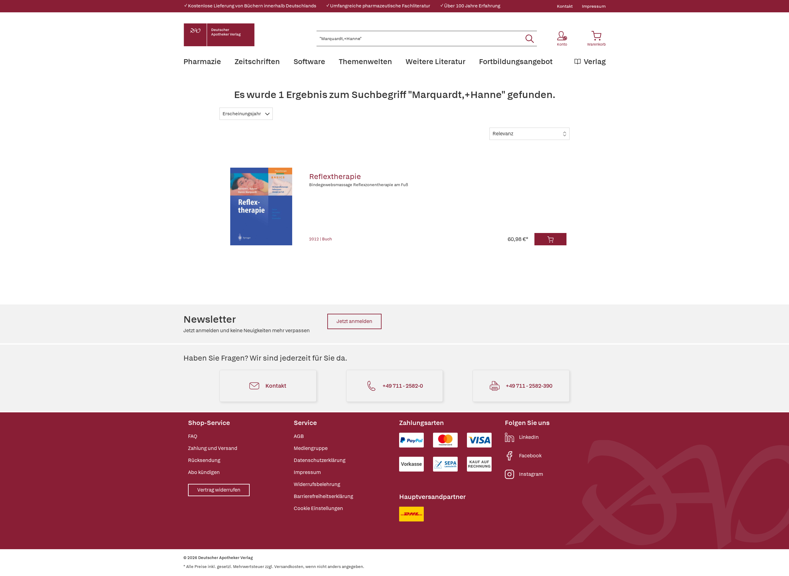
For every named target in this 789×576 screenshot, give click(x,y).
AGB (299, 436)
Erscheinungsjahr (242, 114)
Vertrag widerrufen (218, 490)
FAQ (192, 436)
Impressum (594, 6)
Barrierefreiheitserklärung (323, 496)
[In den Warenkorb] (550, 239)
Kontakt (565, 6)
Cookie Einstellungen (318, 508)
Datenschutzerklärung (319, 460)
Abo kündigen (204, 472)
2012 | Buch (320, 239)
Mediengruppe (311, 448)
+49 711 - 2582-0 (402, 385)
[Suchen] (529, 38)
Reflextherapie (335, 176)
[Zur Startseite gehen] (219, 34)
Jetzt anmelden (354, 321)
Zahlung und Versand (212, 448)
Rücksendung (204, 460)
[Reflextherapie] (261, 206)
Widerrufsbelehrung (317, 484)
